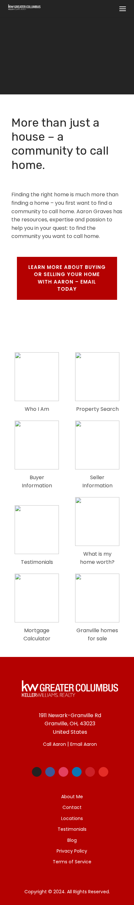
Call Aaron (54, 744)
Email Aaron (83, 744)
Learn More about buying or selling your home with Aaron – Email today (67, 278)
